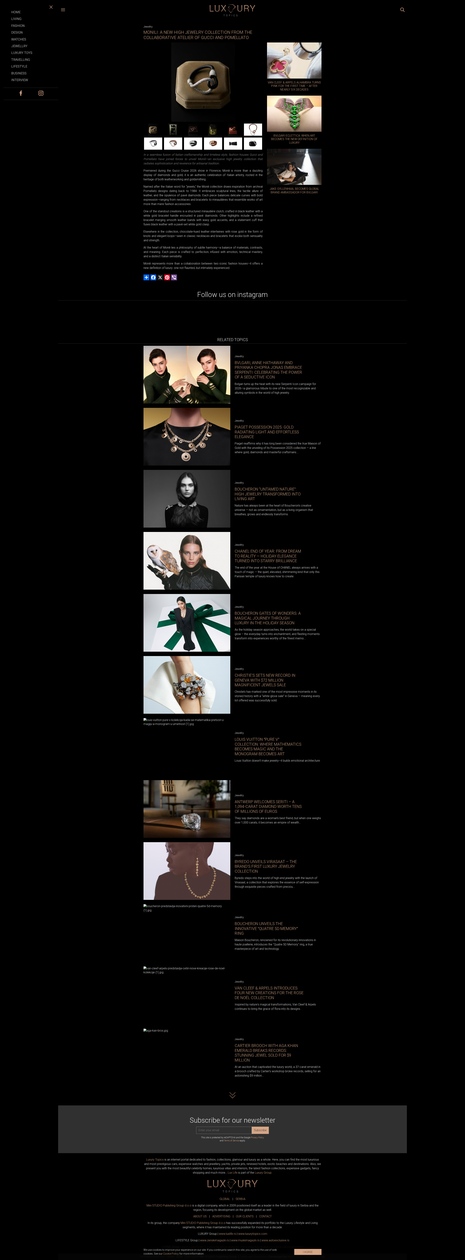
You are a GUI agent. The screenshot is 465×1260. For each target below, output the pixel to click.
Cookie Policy (171, 1253)
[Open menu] (63, 10)
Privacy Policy (257, 1137)
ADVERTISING (221, 1216)
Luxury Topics (155, 1159)
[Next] (260, 82)
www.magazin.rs (214, 1240)
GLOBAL (225, 1199)
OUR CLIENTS (245, 1216)
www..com (252, 1234)
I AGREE (308, 1252)
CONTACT (265, 1216)
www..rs (227, 1234)
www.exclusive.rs (275, 1240)
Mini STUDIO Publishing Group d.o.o (169, 1205)
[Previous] (146, 82)
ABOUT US (200, 1216)
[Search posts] (402, 10)
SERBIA (240, 1199)
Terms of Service (231, 1140)
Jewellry (148, 26)
